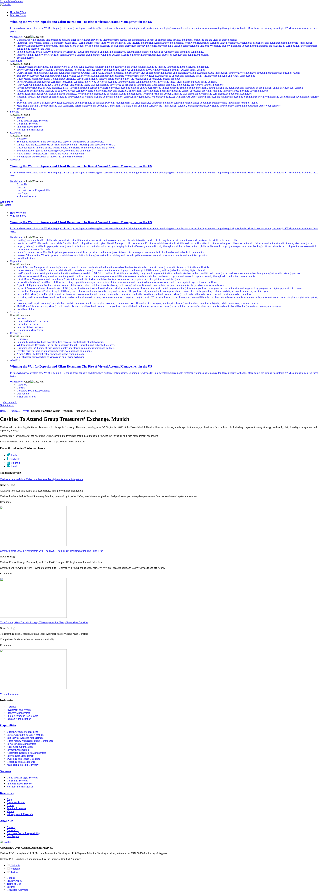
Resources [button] (15, 132)
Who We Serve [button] (18, 15)
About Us (22, 184)
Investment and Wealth (165, 42)
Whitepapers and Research (66, 144)
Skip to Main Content (11, 1)
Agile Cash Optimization (120, 84)
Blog (9, 799)
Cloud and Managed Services (32, 120)
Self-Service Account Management (136, 75)
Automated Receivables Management (26, 752)
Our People (23, 193)
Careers (21, 187)
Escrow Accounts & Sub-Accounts (111, 69)
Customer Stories (66, 147)
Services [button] (14, 111)
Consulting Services (27, 123)
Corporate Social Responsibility (33, 190)
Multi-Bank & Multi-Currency (148, 105)
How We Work (18, 12)
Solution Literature (60, 141)
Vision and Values (26, 196)
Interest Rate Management (134, 93)
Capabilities (8, 725)
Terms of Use (14, 883)
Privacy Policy (14, 880)
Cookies (11, 877)
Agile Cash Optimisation (20, 746)
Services (21, 117)
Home (3, 410)
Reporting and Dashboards (21, 761)
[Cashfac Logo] (160, 5)
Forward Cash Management (117, 81)
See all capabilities (26, 108)
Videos (10, 811)
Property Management (18, 712)
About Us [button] (15, 159)
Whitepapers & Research (20, 814)
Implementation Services (29, 126)
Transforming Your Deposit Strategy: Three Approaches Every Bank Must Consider (44, 622)
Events (54, 150)
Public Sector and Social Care (110, 51)
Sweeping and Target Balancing (137, 102)
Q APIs (158, 72)
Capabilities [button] (16, 60)
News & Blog (50, 153)
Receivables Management (142, 90)
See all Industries (25, 57)
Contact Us (12, 830)
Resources (22, 138)
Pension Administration (113, 54)
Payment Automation (160, 87)
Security (11, 886)
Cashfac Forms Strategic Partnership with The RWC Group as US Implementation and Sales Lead (51, 550)
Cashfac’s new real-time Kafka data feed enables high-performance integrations (41, 479)
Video (50, 156)
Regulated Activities (17, 889)
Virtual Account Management (113, 66)
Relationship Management (30, 129)
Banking (127, 39)
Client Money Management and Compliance (98, 78)
